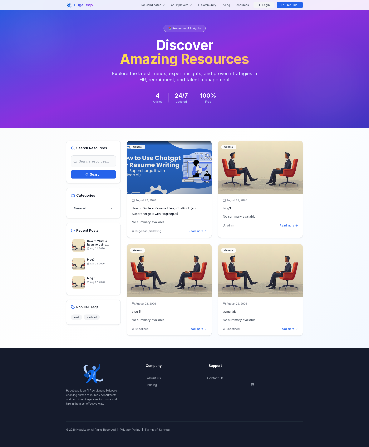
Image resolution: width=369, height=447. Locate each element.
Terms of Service (157, 430)
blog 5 (136, 312)
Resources (242, 5)
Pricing (225, 5)
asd (76, 317)
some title (230, 312)
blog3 (227, 208)
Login (266, 5)
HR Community (206, 5)
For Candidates (151, 5)
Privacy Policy (130, 430)
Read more (196, 231)
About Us (154, 378)
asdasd (92, 317)
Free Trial (292, 5)
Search (95, 174)
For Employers (179, 5)
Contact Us (215, 378)
